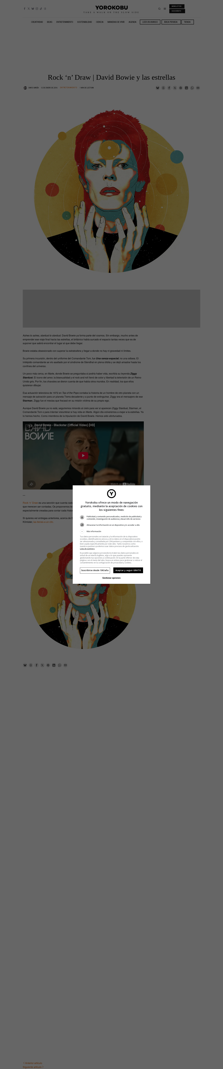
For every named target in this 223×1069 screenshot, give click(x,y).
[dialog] (111, 534)
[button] (111, 531)
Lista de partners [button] (87, 548)
